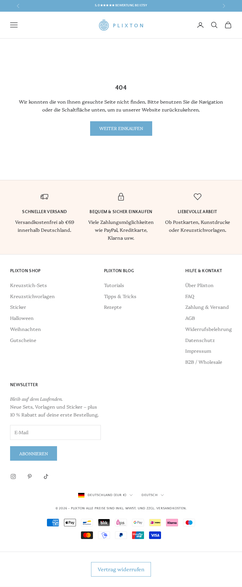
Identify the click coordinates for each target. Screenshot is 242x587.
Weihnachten (25, 329)
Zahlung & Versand (207, 306)
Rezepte (113, 306)
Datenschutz (200, 340)
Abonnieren (33, 453)
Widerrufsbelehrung (208, 329)
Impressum (198, 350)
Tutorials (114, 285)
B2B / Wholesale (203, 361)
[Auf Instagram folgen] (13, 476)
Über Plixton (199, 285)
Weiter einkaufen (121, 128)
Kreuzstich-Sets (28, 285)
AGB (190, 317)
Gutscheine (23, 340)
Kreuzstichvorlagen (32, 296)
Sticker (18, 306)
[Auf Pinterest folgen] (29, 476)
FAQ (189, 296)
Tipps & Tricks (120, 296)
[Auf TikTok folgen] (46, 476)
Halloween (22, 317)
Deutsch (149, 495)
